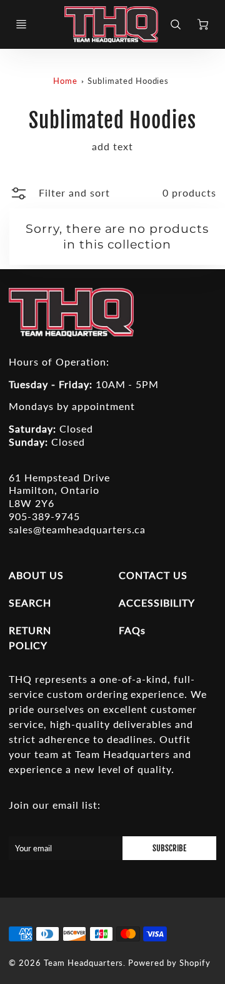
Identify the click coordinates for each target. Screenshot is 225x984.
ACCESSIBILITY (156, 602)
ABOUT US (36, 575)
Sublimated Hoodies (128, 81)
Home (65, 81)
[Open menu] (21, 24)
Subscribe (169, 848)
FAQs (132, 630)
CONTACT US (153, 575)
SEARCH (30, 602)
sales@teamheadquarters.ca (77, 529)
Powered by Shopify (169, 963)
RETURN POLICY (30, 637)
